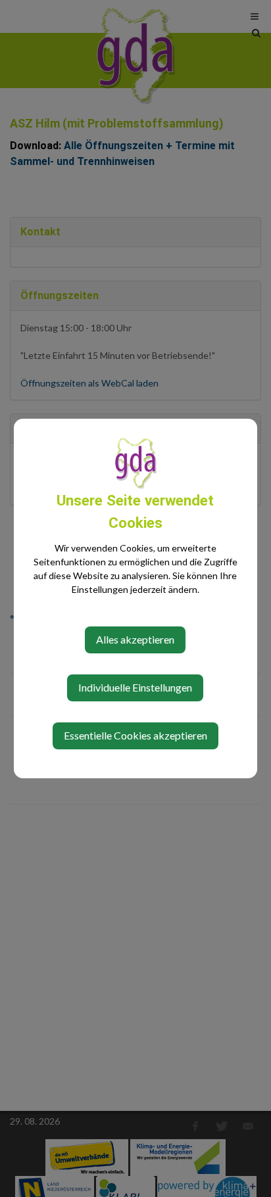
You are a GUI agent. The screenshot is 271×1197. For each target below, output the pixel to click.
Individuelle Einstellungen (135, 687)
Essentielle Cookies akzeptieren (135, 735)
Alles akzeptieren (135, 639)
